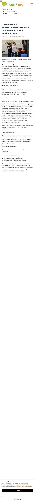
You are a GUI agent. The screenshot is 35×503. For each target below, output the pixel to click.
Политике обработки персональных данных (22, 486)
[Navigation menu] (32, 4)
